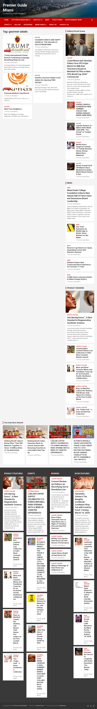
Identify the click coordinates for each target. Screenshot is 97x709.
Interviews (28, 25)
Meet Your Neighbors (13, 109)
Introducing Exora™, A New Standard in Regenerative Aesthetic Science (79, 320)
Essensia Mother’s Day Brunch (16, 93)
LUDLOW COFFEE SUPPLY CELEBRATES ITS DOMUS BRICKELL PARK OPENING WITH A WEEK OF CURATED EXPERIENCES (60, 447)
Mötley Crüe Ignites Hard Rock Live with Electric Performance (60, 540)
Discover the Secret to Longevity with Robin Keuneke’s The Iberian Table (88, 661)
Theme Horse (40, 705)
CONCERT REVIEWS (56, 478)
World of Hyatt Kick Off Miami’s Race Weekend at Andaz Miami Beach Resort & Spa (84, 169)
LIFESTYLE (37, 20)
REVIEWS (55, 473)
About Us (53, 25)
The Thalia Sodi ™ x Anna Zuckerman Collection (84, 411)
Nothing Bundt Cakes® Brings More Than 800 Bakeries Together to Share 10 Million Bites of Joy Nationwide (13, 445)
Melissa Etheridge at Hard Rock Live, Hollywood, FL (59, 567)
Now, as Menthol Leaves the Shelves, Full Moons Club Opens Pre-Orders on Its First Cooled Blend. (84, 393)
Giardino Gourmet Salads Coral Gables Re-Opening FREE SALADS (47, 80)
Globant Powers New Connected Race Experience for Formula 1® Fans (79, 264)
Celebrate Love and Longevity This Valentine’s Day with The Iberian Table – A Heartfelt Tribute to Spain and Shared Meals (88, 556)
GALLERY (17, 25)
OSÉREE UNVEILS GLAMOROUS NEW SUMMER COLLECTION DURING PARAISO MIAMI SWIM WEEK (84, 109)
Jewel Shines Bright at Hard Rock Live (59, 554)
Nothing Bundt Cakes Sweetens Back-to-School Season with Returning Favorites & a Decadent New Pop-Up (36, 447)
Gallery (69, 58)
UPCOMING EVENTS (56, 436)
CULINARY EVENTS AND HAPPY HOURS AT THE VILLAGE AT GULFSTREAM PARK (48, 42)
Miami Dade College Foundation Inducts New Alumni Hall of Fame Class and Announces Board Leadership (79, 195)
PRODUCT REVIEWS (75, 288)
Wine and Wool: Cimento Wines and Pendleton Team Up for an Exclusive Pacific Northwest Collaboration (84, 372)
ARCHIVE (7, 50)
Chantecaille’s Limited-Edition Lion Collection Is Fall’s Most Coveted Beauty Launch (84, 352)
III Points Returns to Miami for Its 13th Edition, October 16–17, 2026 (41, 606)
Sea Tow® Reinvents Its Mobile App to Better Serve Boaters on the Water (82, 232)
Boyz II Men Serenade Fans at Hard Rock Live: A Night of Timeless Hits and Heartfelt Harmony (58, 522)
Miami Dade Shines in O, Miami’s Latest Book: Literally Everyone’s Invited (88, 594)
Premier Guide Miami (11, 62)
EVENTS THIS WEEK (10, 436)
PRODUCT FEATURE (72, 315)
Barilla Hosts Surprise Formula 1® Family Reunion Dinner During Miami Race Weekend (84, 149)
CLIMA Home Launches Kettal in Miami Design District (79, 278)
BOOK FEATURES (82, 473)
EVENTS (7, 25)
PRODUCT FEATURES (13, 473)
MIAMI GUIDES (40, 25)
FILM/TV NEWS (57, 20)
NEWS (47, 20)
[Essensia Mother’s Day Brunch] (17, 82)
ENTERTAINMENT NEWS (73, 20)
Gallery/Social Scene (76, 31)
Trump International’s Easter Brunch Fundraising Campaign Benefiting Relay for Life (16, 57)
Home (6, 20)
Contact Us (64, 25)
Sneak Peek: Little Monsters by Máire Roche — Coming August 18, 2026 (88, 627)
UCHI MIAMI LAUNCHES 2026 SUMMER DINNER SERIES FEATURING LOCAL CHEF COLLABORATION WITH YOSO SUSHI (41, 674)
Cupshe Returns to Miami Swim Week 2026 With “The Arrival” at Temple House (84, 129)
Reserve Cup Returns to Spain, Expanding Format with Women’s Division (79, 250)
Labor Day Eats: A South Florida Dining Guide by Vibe (41, 636)
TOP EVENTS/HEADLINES (20, 20)
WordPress (62, 705)
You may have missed (13, 422)
